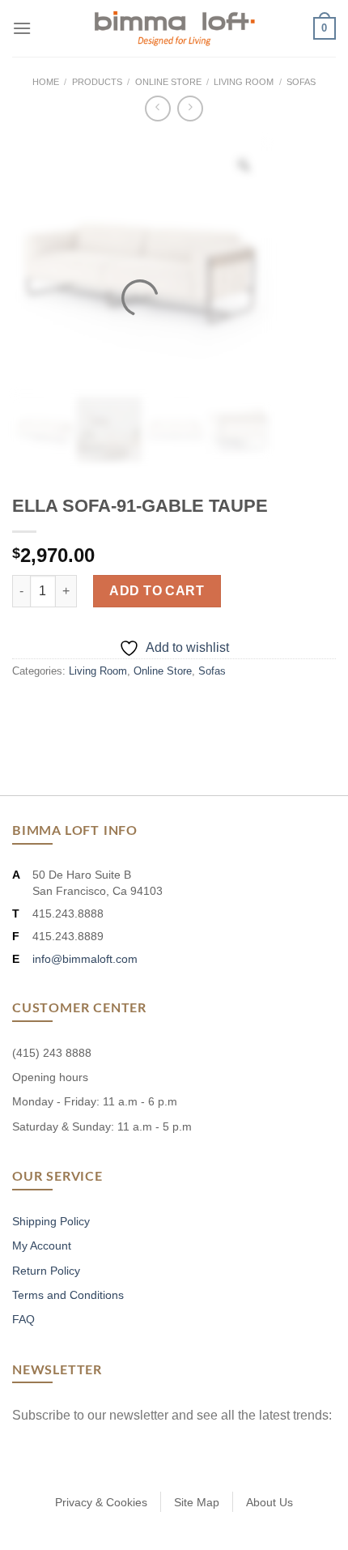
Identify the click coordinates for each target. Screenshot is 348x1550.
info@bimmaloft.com (85, 958)
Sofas (301, 82)
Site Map (196, 1502)
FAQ (23, 1319)
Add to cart (156, 591)
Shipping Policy (51, 1221)
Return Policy (46, 1270)
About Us (269, 1502)
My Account (41, 1245)
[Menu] (22, 28)
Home (45, 82)
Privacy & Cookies (101, 1502)
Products (97, 82)
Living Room (244, 82)
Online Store (168, 82)
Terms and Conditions (68, 1294)
